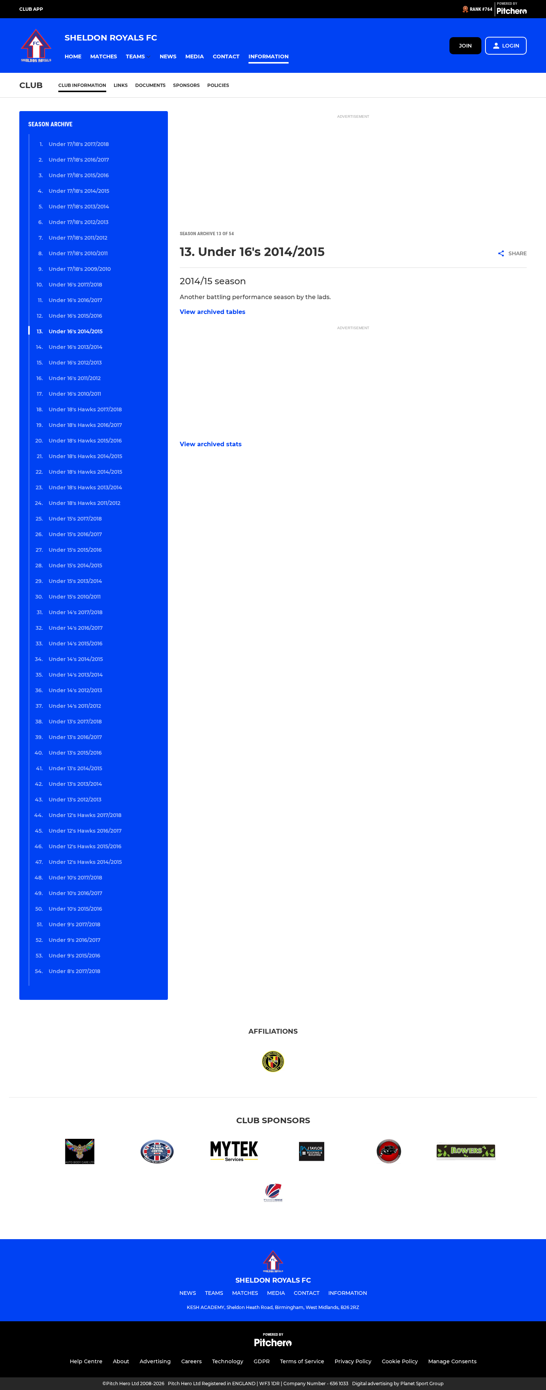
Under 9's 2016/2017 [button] (75, 940)
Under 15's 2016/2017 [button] (75, 534)
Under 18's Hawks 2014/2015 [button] (85, 456)
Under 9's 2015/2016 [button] (74, 955)
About (121, 1361)
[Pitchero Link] (512, 12)
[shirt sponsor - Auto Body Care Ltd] (80, 1153)
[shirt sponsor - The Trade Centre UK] (157, 1153)
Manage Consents (452, 1361)
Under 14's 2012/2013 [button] (75, 690)
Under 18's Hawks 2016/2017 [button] (85, 425)
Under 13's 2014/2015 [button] (75, 768)
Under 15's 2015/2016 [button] (75, 550)
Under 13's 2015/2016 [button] (75, 752)
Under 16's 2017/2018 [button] (75, 284)
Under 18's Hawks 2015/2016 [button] (85, 440)
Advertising (155, 1361)
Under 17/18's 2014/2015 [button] (79, 191)
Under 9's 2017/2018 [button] (74, 924)
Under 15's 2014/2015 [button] (75, 565)
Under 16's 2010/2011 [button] (75, 394)
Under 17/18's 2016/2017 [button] (79, 159)
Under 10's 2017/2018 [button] (75, 877)
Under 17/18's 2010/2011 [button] (78, 253)
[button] (73, 56)
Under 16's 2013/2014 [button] (76, 347)
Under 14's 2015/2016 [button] (76, 643)
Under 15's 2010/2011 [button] (75, 596)
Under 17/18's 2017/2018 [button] (79, 144)
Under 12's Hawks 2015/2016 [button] (85, 846)
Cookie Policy (400, 1361)
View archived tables (213, 311)
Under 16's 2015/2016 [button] (75, 315)
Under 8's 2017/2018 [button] (74, 971)
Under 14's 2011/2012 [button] (75, 706)
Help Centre (86, 1361)
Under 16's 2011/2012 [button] (75, 378)
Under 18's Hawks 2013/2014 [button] (85, 487)
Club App (31, 9)
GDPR (262, 1361)
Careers (191, 1361)
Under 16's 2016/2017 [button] (76, 300)
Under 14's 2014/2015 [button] (76, 659)
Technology (227, 1361)
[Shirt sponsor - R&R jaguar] (389, 1153)
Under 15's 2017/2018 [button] (75, 518)
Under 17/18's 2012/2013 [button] (78, 222)
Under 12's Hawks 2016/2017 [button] (85, 830)
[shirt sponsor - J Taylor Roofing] (311, 1153)
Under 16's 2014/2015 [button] (76, 331)
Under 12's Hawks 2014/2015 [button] (85, 862)
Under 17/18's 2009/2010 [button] (80, 269)
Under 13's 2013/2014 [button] (75, 784)
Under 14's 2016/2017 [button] (76, 628)
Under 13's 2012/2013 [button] (75, 799)
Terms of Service (302, 1361)
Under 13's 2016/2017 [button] (75, 737)
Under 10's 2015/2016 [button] (75, 908)
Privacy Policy (353, 1361)
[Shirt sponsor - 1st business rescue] (273, 1194)
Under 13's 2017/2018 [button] (75, 721)
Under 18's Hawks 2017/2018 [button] (85, 409)
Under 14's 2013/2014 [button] (76, 674)
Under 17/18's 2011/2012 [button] (78, 237)
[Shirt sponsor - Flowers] (466, 1153)
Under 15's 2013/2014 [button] (75, 581)
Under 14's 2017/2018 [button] (76, 612)
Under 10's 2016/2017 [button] (76, 893)
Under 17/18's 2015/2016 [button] (79, 175)
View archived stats (211, 444)
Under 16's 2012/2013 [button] (75, 362)
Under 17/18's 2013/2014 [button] (79, 206)
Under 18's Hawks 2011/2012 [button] (84, 503)
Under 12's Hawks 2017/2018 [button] (85, 815)
